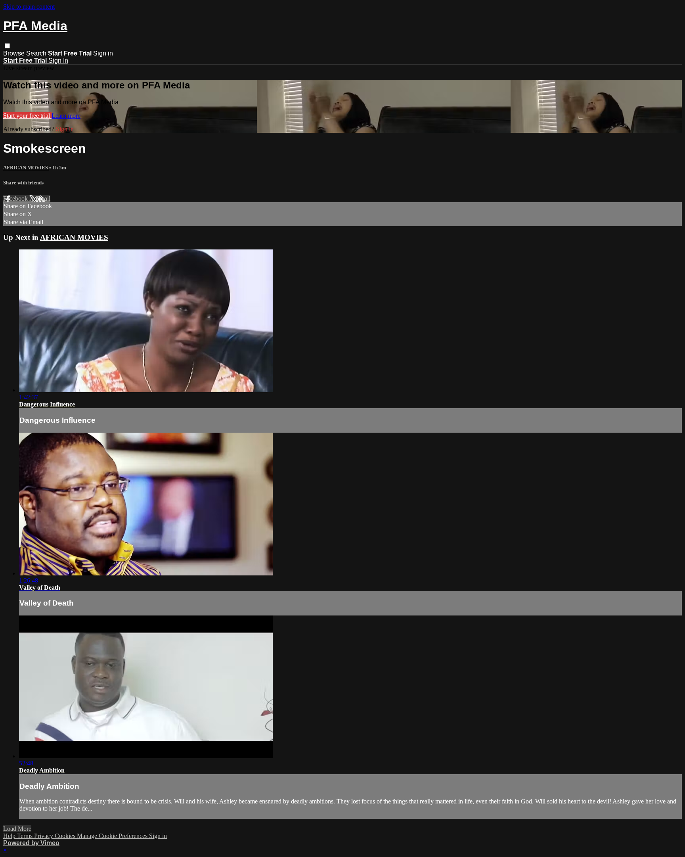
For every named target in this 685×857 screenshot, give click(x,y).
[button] (7, 45)
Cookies (66, 835)
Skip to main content (29, 6)
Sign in (103, 53)
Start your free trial (27, 115)
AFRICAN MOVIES (26, 168)
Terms (25, 835)
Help (10, 835)
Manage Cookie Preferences (113, 835)
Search (37, 53)
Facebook (16, 198)
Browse (14, 53)
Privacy (44, 835)
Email (43, 198)
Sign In (58, 60)
